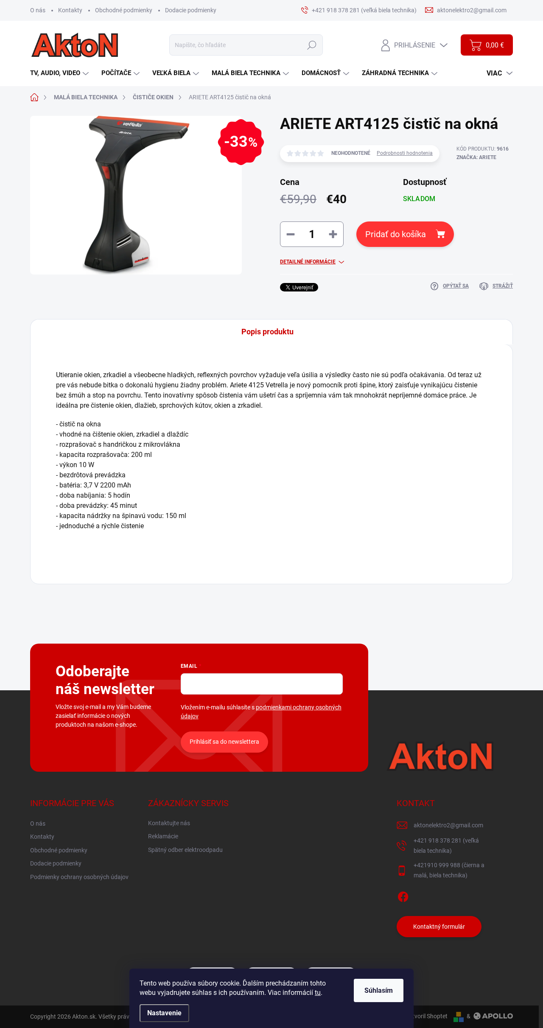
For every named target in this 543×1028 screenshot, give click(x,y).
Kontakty (70, 10)
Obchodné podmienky (123, 10)
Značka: (476, 157)
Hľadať (311, 45)
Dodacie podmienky (190, 10)
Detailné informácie (308, 262)
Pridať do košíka (395, 234)
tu (318, 993)
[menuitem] (60, 73)
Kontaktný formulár (439, 926)
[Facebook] (403, 895)
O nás (37, 10)
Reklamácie (163, 836)
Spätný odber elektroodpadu (185, 849)
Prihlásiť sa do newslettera (224, 741)
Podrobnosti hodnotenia (405, 153)
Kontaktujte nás (169, 823)
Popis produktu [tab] (267, 331)
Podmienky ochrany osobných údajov (79, 877)
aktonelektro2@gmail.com (448, 825)
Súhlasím (378, 990)
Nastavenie (164, 1013)
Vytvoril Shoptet (427, 1016)
